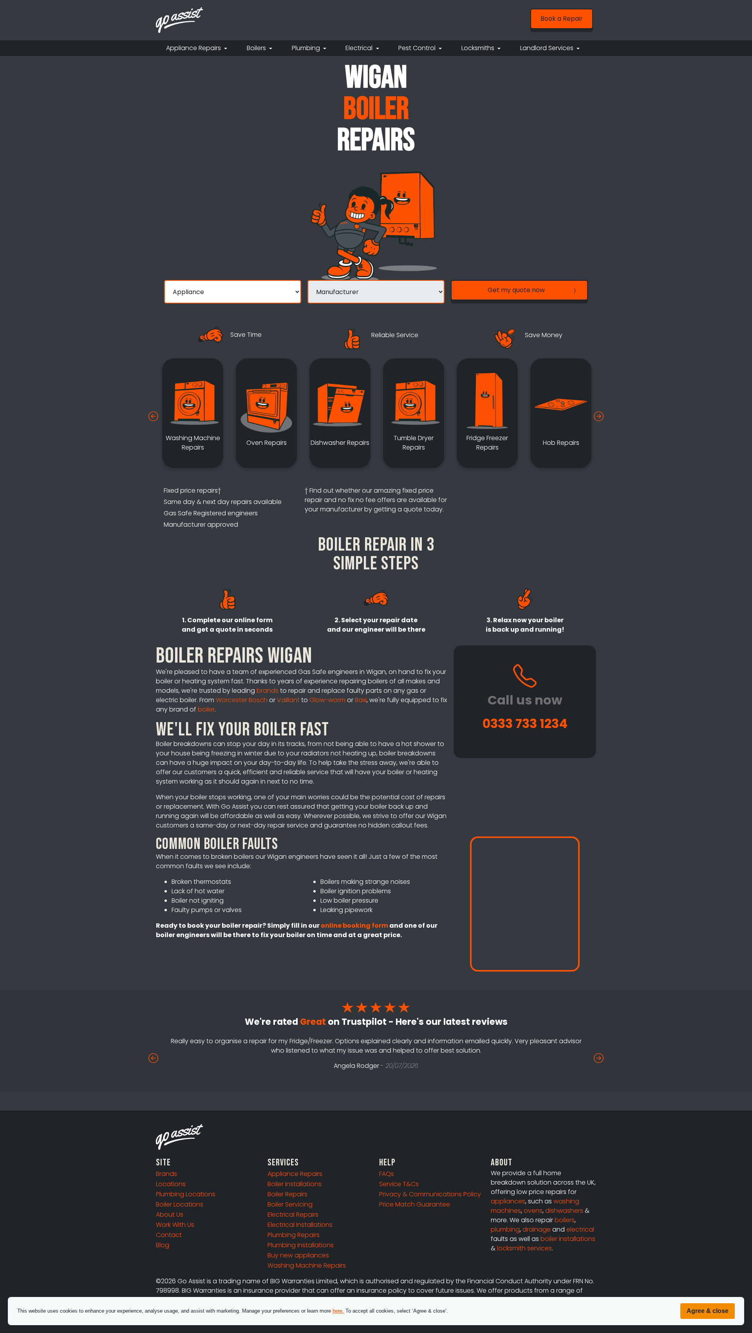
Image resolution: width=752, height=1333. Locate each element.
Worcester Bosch (242, 699)
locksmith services (524, 1248)
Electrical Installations (300, 1224)
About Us (169, 1214)
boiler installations (567, 1238)
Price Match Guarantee (414, 1204)
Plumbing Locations (185, 1194)
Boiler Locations (179, 1204)
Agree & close (707, 1311)
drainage (536, 1229)
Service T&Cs (399, 1184)
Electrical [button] (359, 47)
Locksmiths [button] (478, 47)
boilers (565, 1220)
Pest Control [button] (417, 47)
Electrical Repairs (293, 1214)
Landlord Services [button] (547, 47)
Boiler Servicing (290, 1204)
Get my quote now (516, 289)
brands (267, 690)
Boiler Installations (295, 1184)
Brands (166, 1173)
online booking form (354, 925)
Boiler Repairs (287, 1194)
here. (338, 1311)
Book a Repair (561, 18)
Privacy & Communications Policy (430, 1194)
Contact (169, 1234)
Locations (171, 1184)
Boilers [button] (257, 47)
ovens (533, 1210)
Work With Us (175, 1224)
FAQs (386, 1173)
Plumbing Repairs (294, 1234)
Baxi (361, 699)
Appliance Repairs (295, 1173)
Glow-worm (327, 699)
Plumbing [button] (307, 47)
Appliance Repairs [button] (194, 47)
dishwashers (564, 1210)
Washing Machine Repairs (307, 1265)
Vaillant (288, 699)
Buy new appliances (298, 1255)
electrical (580, 1229)
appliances (508, 1201)
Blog (162, 1245)
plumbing (505, 1229)
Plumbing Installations (301, 1245)
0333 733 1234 (525, 723)
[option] (192, 413)
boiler (206, 709)
